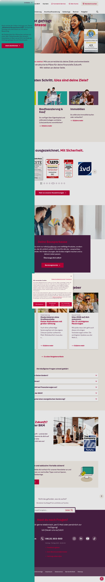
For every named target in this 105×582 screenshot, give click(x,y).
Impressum (69, 279)
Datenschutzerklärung (57, 297)
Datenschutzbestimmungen (58, 279)
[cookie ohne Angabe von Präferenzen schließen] (71, 276)
